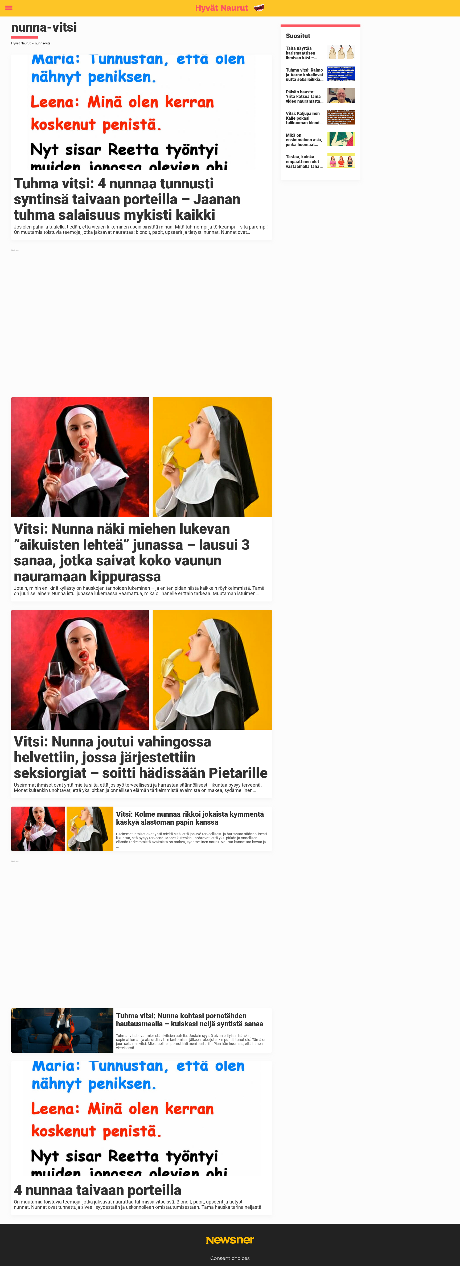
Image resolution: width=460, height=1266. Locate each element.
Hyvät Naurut (21, 43)
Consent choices (230, 1258)
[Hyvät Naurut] (228, 8)
